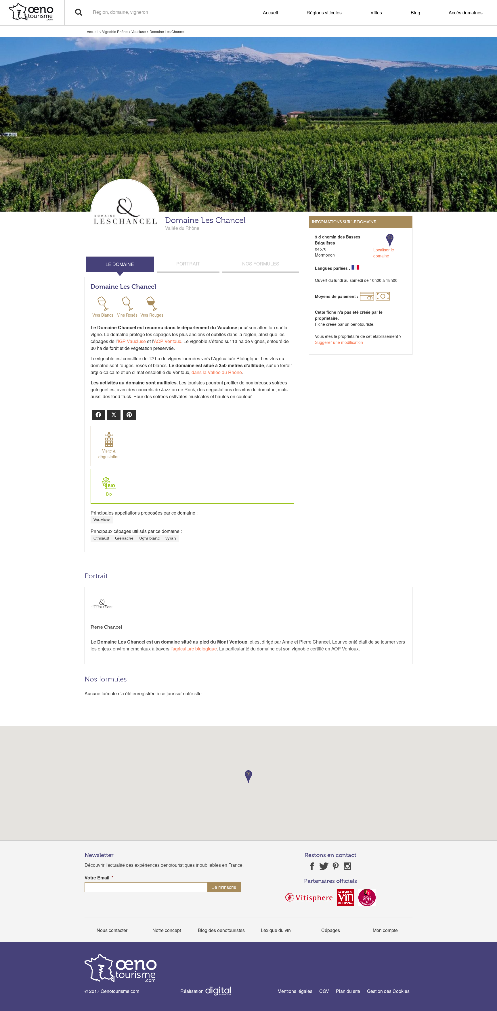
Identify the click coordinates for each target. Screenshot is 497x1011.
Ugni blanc (149, 538)
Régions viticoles (324, 12)
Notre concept (166, 930)
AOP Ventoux (167, 341)
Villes (376, 12)
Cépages (330, 930)
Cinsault (101, 538)
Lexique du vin (276, 930)
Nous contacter (112, 930)
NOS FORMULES (260, 263)
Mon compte (385, 930)
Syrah (170, 538)
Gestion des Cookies (388, 991)
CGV (324, 991)
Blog (415, 12)
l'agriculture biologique (194, 648)
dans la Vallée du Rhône (217, 372)
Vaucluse (138, 31)
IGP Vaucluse (132, 341)
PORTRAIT (188, 263)
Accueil (270, 12)
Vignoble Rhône (115, 31)
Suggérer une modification (339, 342)
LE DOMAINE (120, 264)
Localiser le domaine (383, 253)
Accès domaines (466, 12)
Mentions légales (295, 991)
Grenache (124, 538)
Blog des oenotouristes (221, 930)
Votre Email (99, 878)
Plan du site (348, 991)
